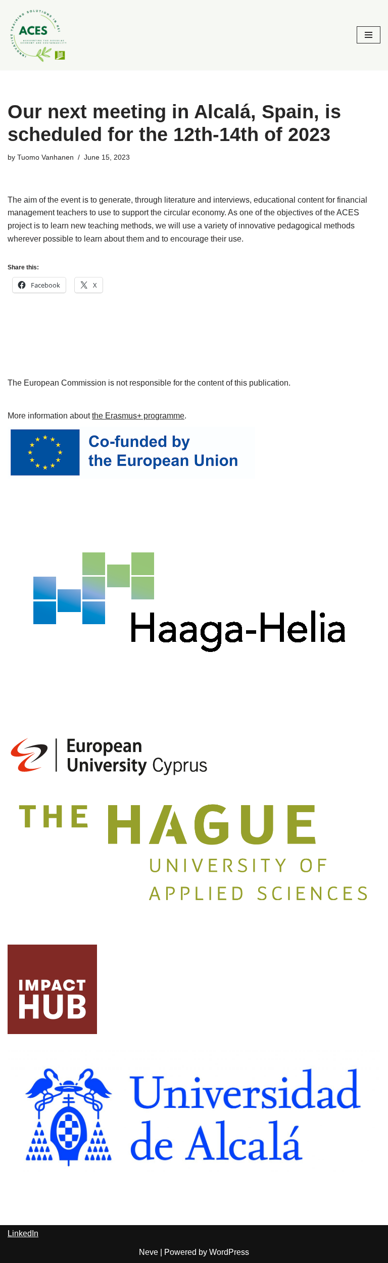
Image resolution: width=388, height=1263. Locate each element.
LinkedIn (23, 1233)
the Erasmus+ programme (138, 415)
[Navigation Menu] (368, 34)
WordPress (229, 1252)
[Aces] (38, 35)
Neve (148, 1252)
